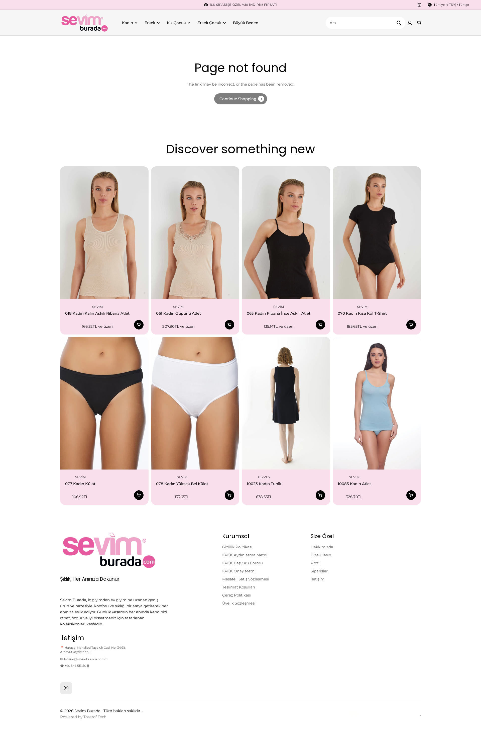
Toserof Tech (94, 716)
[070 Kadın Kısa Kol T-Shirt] (377, 232)
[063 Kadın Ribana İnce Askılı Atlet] (286, 232)
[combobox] (365, 23)
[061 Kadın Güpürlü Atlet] (195, 232)
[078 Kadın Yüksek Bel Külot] (195, 403)
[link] (240, 98)
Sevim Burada (87, 710)
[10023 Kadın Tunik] (286, 403)
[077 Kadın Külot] (104, 403)
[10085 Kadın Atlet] (377, 403)
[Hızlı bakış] (137, 177)
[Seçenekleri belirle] (139, 324)
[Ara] (398, 23)
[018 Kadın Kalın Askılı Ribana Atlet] (104, 232)
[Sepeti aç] (418, 22)
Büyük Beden (245, 22)
